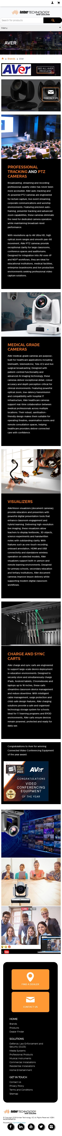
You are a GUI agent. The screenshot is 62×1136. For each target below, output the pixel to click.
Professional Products (21, 1054)
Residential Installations (22, 1066)
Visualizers (20, 501)
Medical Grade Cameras (24, 347)
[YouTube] (31, 1127)
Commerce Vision (19, 1123)
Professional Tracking (23, 169)
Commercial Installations (23, 1062)
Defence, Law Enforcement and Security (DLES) (26, 1045)
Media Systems (18, 1050)
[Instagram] (51, 1127)
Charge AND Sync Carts (26, 656)
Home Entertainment (21, 1070)
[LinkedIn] (21, 1127)
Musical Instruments (20, 1058)
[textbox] (21, 20)
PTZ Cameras (26, 174)
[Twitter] (41, 1127)
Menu (4, 28)
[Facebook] (10, 1127)
